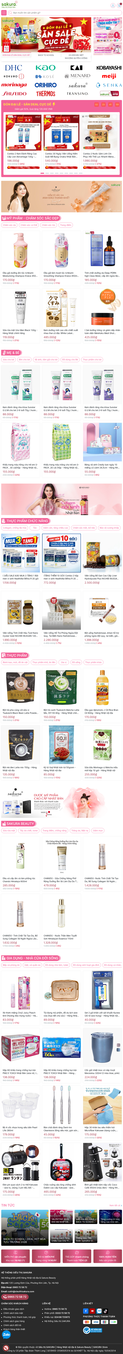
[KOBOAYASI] (109, 67)
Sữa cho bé (8, 359)
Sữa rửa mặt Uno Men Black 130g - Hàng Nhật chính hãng (20, 331)
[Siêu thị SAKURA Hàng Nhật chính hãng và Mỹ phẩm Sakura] (11, 4)
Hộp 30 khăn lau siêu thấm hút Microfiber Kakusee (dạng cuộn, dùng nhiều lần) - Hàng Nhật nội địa (102, 1129)
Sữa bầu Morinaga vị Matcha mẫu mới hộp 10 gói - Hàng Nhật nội (101, 769)
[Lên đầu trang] (119, 1347)
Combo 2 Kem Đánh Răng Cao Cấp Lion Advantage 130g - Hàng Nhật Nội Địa (22, 155)
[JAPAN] (109, 93)
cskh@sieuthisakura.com (21, 1291)
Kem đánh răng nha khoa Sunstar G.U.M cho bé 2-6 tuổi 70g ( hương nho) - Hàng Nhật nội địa (102, 409)
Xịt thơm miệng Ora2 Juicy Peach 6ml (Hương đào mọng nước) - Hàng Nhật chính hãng (20, 1014)
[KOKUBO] (14, 76)
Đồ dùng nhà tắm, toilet (56, 965)
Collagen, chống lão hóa (14, 527)
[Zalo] (99, 1311)
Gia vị (63, 662)
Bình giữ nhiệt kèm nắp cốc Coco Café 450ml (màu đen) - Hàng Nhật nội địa (102, 1186)
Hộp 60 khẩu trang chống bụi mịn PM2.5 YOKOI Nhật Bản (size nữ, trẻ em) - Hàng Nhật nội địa (20, 1072)
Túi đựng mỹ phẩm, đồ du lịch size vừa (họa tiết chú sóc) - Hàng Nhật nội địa (61, 1014)
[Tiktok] (105, 1311)
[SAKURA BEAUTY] (77, 85)
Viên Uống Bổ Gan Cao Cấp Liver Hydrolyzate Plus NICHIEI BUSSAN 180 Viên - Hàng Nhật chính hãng (102, 577)
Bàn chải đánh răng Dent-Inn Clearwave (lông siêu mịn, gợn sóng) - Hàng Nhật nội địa (61, 1129)
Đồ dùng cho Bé (70, 359)
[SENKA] (109, 85)
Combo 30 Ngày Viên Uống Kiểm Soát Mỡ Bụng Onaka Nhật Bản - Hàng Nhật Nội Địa (61, 155)
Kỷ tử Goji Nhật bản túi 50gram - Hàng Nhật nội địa (60, 769)
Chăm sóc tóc (48, 225)
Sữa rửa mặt (9, 830)
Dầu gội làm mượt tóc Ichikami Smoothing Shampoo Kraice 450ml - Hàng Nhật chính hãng (61, 274)
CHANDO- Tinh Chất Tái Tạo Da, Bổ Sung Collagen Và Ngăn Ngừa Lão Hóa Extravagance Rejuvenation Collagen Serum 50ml (20, 937)
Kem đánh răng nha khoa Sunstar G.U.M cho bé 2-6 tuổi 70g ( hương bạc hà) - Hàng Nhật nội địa (20, 409)
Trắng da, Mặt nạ (79, 830)
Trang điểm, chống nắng (55, 830)
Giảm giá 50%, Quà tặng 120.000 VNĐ (20, 109)
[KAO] (45, 67)
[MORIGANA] (14, 85)
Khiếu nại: (57, 1317)
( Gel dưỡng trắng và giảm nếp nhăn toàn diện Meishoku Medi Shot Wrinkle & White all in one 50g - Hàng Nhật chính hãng (102, 332)
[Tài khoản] (113, 5)
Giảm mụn (98, 830)
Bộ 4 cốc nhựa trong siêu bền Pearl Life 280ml (20, 1129)
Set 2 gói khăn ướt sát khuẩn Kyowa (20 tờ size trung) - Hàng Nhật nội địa (102, 1014)
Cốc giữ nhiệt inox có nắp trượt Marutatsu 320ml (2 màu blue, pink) (102, 1071)
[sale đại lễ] (46, 34)
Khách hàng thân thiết (14, 1329)
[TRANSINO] (77, 93)
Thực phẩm (17, 655)
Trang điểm (65, 225)
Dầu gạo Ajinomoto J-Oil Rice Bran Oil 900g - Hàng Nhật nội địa (101, 711)
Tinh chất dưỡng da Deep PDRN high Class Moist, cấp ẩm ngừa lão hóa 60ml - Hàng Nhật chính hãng (101, 274)
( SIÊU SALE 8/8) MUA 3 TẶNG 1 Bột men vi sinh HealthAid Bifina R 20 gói (20, 577)
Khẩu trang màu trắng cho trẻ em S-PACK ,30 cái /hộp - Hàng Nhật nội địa (61, 466)
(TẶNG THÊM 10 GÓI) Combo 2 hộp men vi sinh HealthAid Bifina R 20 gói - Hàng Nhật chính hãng (61, 577)
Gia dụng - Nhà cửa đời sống (32, 958)
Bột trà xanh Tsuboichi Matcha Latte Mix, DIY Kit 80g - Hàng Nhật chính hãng (61, 711)
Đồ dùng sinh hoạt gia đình (86, 965)
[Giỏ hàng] (119, 5)
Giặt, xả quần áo (32, 965)
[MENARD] (77, 76)
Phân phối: (57, 1313)
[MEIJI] (109, 76)
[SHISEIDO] (14, 93)
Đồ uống (76, 662)
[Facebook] (85, 1311)
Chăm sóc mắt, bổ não (84, 527)
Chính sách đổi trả (12, 1325)
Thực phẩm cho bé (92, 359)
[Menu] (4, 12)
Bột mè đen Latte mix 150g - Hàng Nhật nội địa (20, 769)
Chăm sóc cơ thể (29, 225)
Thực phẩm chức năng (27, 520)
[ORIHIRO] (45, 85)
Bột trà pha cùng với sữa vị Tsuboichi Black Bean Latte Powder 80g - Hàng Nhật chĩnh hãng (20, 711)
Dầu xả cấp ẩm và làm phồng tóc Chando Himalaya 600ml (19, 880)
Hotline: (55, 1309)
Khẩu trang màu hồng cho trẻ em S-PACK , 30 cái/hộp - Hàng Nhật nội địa (20, 466)
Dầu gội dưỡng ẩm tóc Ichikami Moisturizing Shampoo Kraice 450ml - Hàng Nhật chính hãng (20, 274)
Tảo (35, 527)
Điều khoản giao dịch (13, 1309)
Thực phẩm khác (93, 662)
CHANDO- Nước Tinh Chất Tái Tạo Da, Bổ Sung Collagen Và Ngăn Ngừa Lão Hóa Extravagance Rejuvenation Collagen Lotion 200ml (102, 880)
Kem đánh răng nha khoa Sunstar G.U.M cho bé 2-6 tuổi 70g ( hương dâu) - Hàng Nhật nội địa (61, 409)
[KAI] (77, 67)
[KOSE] (45, 76)
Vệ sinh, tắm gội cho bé (46, 359)
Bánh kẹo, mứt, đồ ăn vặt (15, 662)
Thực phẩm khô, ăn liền (43, 662)
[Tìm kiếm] (11, 12)
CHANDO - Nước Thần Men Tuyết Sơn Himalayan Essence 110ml (60, 937)
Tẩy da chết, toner (29, 830)
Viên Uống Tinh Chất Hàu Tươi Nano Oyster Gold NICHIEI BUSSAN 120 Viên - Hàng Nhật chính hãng (20, 634)
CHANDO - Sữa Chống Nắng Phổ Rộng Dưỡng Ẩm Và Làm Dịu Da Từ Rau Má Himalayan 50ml (61, 880)
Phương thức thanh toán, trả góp (19, 1317)
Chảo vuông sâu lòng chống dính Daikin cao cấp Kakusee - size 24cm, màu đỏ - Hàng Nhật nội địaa (61, 1186)
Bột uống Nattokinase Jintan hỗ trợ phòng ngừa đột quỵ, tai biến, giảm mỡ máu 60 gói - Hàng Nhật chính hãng (102, 634)
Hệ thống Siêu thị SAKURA (57, 1321)
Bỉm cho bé (24, 359)
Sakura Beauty (20, 823)
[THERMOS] (45, 93)
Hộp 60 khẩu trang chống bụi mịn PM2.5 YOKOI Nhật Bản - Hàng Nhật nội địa (60, 1072)
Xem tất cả (115, 1205)
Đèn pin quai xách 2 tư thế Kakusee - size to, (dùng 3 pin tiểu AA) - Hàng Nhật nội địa (20, 1186)
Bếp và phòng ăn (11, 965)
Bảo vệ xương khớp (109, 527)
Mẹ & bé (13, 352)
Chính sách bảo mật (13, 1313)
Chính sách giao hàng (14, 1321)
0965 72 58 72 (20, 1287)
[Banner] (107, 23)
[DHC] (14, 67)
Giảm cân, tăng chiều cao (55, 527)
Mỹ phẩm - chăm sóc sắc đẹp (33, 218)
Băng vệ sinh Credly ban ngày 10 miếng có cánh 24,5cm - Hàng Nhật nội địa (102, 466)
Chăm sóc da (9, 225)
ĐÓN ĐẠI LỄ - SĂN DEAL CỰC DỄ (27, 104)
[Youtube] (92, 1311)
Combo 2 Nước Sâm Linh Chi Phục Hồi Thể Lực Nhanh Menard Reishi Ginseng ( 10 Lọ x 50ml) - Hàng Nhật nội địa (99, 155)
